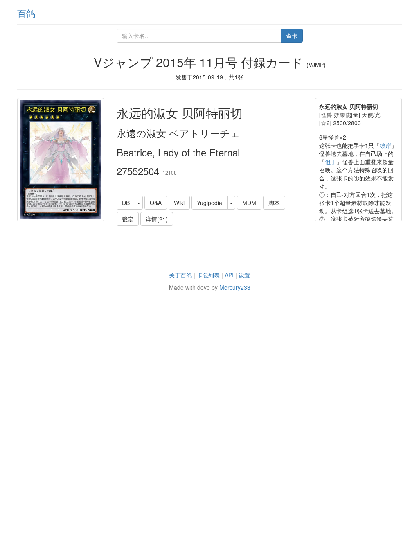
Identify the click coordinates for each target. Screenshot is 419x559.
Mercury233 (234, 287)
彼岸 (385, 145)
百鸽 (26, 13)
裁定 (127, 219)
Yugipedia (209, 202)
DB (126, 202)
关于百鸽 (180, 275)
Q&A (156, 202)
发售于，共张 (209, 77)
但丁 (330, 162)
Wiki (179, 202)
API (229, 275)
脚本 (274, 202)
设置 (244, 275)
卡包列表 (208, 275)
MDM (249, 202)
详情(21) (157, 219)
